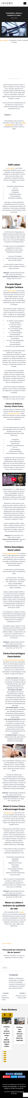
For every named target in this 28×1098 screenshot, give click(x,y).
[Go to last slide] (4, 1015)
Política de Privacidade (10, 1086)
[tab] (5, 1051)
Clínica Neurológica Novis (11, 553)
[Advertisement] (14, 61)
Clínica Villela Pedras (14, 413)
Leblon (22, 912)
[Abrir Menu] (24, 3)
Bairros (6, 40)
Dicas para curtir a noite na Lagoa (21, 995)
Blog (1, 40)
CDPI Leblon (10, 168)
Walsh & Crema (9, 812)
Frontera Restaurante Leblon (5, 996)
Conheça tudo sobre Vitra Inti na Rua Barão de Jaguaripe (19, 1033)
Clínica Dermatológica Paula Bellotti (14, 660)
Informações (8, 943)
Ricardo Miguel (11, 290)
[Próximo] (10, 1015)
